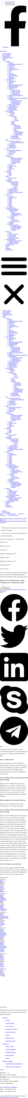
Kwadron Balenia (18, 134)
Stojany (10, 200)
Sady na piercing (12, 236)
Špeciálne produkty (13, 109)
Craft (15, 119)
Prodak (13, 123)
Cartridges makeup (13, 210)
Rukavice (11, 193)
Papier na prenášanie (16, 159)
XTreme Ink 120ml (15, 91)
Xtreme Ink (11, 89)
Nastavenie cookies (4, 1097)
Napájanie (8, 171)
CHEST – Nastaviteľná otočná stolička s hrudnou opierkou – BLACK (3, 948)
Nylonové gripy (12, 147)
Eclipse (10, 83)
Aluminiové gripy (13, 146)
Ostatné (7, 194)
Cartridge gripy (12, 143)
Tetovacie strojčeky (7, 53)
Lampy (10, 201)
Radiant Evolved (12, 99)
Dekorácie (11, 196)
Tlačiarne (13, 163)
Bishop (13, 121)
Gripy (7, 140)
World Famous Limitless (17, 100)
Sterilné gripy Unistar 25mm (17, 142)
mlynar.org (15, 1097)
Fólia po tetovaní (12, 177)
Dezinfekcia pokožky (13, 181)
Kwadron (13, 124)
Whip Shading (17, 126)
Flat (15, 129)
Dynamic (11, 96)
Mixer (10, 170)
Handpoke (8, 248)
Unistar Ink (11, 82)
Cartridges (11, 115)
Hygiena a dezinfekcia (14, 225)
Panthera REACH (15, 102)
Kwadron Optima (15, 213)
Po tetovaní (14, 188)
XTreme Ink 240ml (15, 92)
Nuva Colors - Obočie (13, 515)
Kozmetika (11, 223)
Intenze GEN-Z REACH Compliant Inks (18, 98)
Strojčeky (8, 61)
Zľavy (7, 247)
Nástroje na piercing (13, 234)
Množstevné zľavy (10, 244)
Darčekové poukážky (10, 239)
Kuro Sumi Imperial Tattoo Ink (16, 85)
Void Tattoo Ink (12, 81)
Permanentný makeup (8, 57)
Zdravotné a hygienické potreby (16, 192)
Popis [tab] (1, 746)
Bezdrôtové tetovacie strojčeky (16, 64)
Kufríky (10, 198)
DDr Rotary (11, 77)
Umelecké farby (9, 249)
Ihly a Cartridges (6, 55)
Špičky (7, 149)
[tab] (14, 746)
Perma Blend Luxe (15, 221)
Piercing (5, 58)
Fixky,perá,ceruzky (15, 160)
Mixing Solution (12, 108)
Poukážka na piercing (13, 243)
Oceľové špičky (12, 151)
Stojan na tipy (12, 153)
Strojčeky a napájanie (13, 209)
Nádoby (10, 167)
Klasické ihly (12, 112)
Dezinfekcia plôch (13, 191)
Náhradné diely (12, 78)
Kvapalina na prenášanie (17, 158)
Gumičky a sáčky (13, 166)
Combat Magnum (18, 133)
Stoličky (10, 202)
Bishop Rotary (12, 65)
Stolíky (10, 205)
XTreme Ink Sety (15, 94)
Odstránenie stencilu (16, 162)
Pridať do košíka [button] (2, 895)
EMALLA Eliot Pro (16, 138)
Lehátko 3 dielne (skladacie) (2, 890)
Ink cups (10, 164)
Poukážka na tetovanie (14, 242)
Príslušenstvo (12, 222)
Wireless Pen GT (12, 74)
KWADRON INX (13, 87)
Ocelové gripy (12, 145)
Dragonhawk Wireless (14, 69)
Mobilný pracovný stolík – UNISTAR (3, 909)
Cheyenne (11, 66)
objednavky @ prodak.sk (10, 1087)
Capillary (16, 120)
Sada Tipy (11, 154)
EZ (9, 72)
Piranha (13, 113)
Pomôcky (8, 155)
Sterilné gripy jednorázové (15, 141)
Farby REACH (6, 56)
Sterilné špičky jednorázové (15, 150)
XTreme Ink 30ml (15, 90)
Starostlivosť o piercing (14, 238)
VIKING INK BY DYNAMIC (16, 95)
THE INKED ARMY (14, 86)
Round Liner (17, 125)
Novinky (8, 245)
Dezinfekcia (8, 180)
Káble (10, 175)
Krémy (7, 176)
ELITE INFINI (14, 137)
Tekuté (15, 185)
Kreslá (10, 204)
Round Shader (17, 128)
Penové (16, 187)
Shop (4, 60)
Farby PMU (11, 217)
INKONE (11, 62)
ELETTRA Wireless (13, 75)
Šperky (10, 232)
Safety (15, 117)
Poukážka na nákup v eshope (15, 240)
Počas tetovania (15, 184)
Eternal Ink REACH (16, 103)
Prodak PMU (14, 215)
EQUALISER (12, 68)
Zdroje (10, 172)
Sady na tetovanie (13, 197)
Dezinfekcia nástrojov (14, 189)
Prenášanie (11, 157)
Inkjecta (10, 70)
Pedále (10, 174)
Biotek (13, 211)
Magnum (16, 130)
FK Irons (11, 73)
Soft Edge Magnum (18, 132)
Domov (1, 513)
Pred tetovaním (14, 183)
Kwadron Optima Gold (16, 214)
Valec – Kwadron (2, 966)
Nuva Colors (14, 219)
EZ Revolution (14, 136)
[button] (1, 49)
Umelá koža (11, 168)
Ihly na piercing (12, 235)
